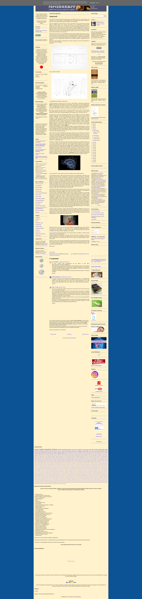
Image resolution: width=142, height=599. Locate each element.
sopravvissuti (49, 456)
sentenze (36, 461)
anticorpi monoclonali (82, 467)
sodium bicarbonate (87, 481)
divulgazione (80, 450)
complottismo (46, 450)
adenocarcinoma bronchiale (38, 467)
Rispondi (53, 273)
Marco (98, 463)
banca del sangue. (71, 468)
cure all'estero (105, 453)
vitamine (95, 461)
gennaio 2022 (96, 140)
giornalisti (40, 454)
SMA (39, 455)
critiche (90, 457)
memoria (87, 253)
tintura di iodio (84, 482)
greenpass (48, 474)
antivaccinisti (101, 449)
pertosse (75, 460)
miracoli (41, 453)
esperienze (36, 454)
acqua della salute (58, 457)
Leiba (53, 287)
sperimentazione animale (62, 461)
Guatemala (36, 463)
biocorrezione (86, 468)
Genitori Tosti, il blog (39, 222)
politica (79, 460)
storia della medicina (93, 449)
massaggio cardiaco (48, 476)
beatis (79, 468)
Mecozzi (103, 463)
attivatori (68, 457)
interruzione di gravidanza (102, 474)
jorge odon (47, 475)
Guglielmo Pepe (40, 463)
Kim (76, 463)
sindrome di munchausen (71, 481)
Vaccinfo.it (37, 212)
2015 (94, 152)
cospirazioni (90, 470)
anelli (63, 457)
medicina (41, 449)
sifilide (56, 481)
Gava (87, 456)
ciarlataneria (100, 453)
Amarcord (95, 133)
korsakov (50, 475)
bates (77, 468)
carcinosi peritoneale (46, 469)
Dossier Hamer (38, 194)
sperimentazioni (96, 481)
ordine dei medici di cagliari (55, 460)
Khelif (74, 463)
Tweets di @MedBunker (95, 397)
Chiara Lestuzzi (98, 198)
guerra (59, 474)
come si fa (101, 469)
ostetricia (106, 455)
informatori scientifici (91, 474)
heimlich (65, 474)
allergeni (65, 467)
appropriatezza (95, 467)
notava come (55, 121)
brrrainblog (37, 217)
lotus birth (71, 475)
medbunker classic (101, 455)
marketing (75, 454)
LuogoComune (105, 454)
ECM (89, 462)
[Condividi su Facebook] (53, 252)
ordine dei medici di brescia (72, 477)
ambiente (71, 467)
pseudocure (95, 460)
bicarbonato (36, 450)
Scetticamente (38, 235)
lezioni (62, 475)
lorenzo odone (67, 475)
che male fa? (62, 450)
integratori (95, 474)
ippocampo (77, 137)
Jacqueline (62, 463)
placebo (49, 453)
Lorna (101, 456)
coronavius (84, 470)
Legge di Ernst (44, 244)
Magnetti (69, 453)
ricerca (94, 450)
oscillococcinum (63, 460)
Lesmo (83, 463)
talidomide (54, 482)
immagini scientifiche (49, 454)
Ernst (85, 456)
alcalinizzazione (54, 467)
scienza (86, 449)
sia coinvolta (60, 137)
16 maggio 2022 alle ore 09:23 (59, 287)
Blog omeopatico (39, 147)
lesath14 (59, 475)
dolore (98, 457)
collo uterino (65, 455)
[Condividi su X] (52, 252)
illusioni (76, 474)
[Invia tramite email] (49, 252)
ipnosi (107, 474)
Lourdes (88, 463)
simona (97, 188)
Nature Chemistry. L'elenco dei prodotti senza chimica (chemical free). (41, 157)
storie (58, 255)
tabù (52, 482)
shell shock (53, 481)
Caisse (64, 462)
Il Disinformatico (38, 224)
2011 (93, 158)
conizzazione (51, 470)
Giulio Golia (91, 456)
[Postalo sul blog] (50, 252)
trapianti (92, 482)
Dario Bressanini (38, 191)
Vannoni (104, 450)
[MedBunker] (98, 355)
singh (83, 481)
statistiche (57, 456)
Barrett (39, 462)
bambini (67, 468)
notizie (45, 453)
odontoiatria (53, 477)
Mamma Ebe (95, 463)
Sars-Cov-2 (43, 455)
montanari (86, 476)
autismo (58, 450)
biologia (71, 457)
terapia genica (81, 461)
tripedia (96, 482)
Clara (75, 462)
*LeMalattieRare (99, 434)
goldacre (41, 474)
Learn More (92, 2)
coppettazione (71, 470)
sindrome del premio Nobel (48, 461)
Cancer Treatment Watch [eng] (41, 192)
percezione (72, 460)
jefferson (44, 475)
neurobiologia (101, 476)
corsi (87, 470)
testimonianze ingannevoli (71, 456)
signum (41, 461)
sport (68, 461)
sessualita (49, 481)
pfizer (107, 477)
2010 (94, 160)
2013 (94, 155)
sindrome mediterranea (78, 481)
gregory (51, 474)
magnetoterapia (80, 475)
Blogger (79, 596)
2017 (94, 148)
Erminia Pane (92, 462)
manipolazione (97, 475)
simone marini (59, 481)
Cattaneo (73, 462)
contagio (54, 470)
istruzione (41, 475)
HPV (96, 456)
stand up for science (73, 461)
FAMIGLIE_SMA (99, 436)
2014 (94, 153)
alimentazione (61, 467)
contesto (57, 470)
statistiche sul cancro (63, 456)
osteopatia (68, 460)
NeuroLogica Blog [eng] (40, 200)
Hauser (49, 463)
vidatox (49, 483)
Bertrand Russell (53, 462)
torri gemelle (88, 482)
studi (78, 461)
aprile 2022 (96, 135)
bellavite (90, 453)
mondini (75, 476)
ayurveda (56, 468)
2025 (94, 124)
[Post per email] (71, 253)
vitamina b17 (56, 483)
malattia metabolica (85, 475)
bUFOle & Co (38, 219)
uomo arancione (102, 482)
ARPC (66, 453)
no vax (40, 477)
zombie (99, 461)
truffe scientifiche (87, 461)
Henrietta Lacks (53, 463)
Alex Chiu (104, 461)
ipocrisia (35, 475)
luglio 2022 (96, 130)
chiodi (72, 469)
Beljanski (41, 462)
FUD (97, 462)
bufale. (96, 468)
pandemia (36, 456)
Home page (69, 334)
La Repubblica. (79, 463)
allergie (67, 467)
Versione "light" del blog (96, 266)
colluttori (96, 469)
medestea (57, 476)
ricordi (56, 255)
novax (47, 477)
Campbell (67, 462)
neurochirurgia (105, 476)
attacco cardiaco (40, 468)
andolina (77, 467)
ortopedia (80, 477)
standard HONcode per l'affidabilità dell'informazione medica (100, 260)
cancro (72, 449)
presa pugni (99, 174)
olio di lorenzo (60, 477)
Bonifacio (57, 462)
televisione (70, 482)
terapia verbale (79, 482)
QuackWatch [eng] (39, 202)
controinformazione (62, 470)
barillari (75, 468)
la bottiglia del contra (101, 200)
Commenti (95, 232)
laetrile (53, 475)
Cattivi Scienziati (38, 189)
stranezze (37, 482)
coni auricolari (46, 470)
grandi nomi (45, 474)
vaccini (36, 449)
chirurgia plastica (79, 469)
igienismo (72, 474)
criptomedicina (105, 470)
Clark (98, 454)
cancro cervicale (60, 455)
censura (61, 469)
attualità (44, 468)
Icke (57, 463)
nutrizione (49, 477)
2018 (94, 147)
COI (62, 462)
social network (55, 461)
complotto (35, 470)
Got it (97, 2)
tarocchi (59, 482)
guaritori (70, 450)
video (92, 454)
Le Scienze (38, 230)
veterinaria (41, 483)
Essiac (95, 462)
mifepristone (71, 476)
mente (68, 476)
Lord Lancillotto (55, 261)
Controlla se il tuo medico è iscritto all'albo (40, 142)
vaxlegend (78, 456)
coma (98, 469)
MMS (103, 456)
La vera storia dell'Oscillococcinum (97, 212)
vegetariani (92, 461)
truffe (89, 454)
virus (94, 454)
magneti (76, 475)
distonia (95, 457)
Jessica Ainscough (67, 463)
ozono (90, 477)
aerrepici (46, 455)
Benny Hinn (45, 462)
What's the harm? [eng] (40, 210)
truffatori (55, 453)
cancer (35, 469)
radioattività (100, 460)
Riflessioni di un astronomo (40, 233)
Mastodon (36, 591)
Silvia (40, 457)
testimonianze (85, 454)
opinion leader (43, 460)
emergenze (102, 457)
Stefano (97, 194)
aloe (69, 467)
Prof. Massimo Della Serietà (78, 453)
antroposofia (91, 467)
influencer (86, 474)
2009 (94, 161)
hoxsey (68, 474)
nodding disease (43, 477)
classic (88, 469)
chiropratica (75, 469)
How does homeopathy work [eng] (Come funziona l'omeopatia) (41, 150)
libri (91, 455)
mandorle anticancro (92, 475)
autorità (51, 468)
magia (74, 475)
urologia (106, 482)
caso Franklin (52, 232)
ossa (83, 477)
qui (55, 322)
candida (42, 469)
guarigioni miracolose (89, 450)
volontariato (64, 483)
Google (103, 462)
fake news (106, 457)
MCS (92, 463)
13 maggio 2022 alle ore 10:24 (65, 276)
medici (60, 476)
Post (94, 230)
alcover (58, 467)
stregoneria (41, 482)
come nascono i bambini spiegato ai (98, 186)
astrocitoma (36, 468)
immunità (55, 454)
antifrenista (87, 467)
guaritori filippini (55, 474)
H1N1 (94, 456)
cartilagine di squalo (57, 469)
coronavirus (51, 450)
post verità (83, 460)
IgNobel (59, 463)
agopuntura (50, 455)
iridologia (38, 475)
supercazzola (45, 482)
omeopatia (48, 449)
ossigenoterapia (86, 477)
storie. (35, 482)
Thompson (43, 457)
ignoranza (44, 454)
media (78, 454)
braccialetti (93, 468)
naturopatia (39, 460)
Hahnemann (46, 463)
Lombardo (85, 463)
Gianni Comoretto (99, 173)
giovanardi (38, 474)
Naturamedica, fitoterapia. (40, 198)
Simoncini (54, 449)
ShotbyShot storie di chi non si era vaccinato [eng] (41, 208)
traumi (94, 482)
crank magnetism (94, 470)
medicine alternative (62, 449)
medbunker (53, 476)
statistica (53, 456)
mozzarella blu (96, 476)
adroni (49, 467)
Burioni (60, 462)
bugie (98, 468)
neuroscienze (51, 255)
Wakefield (66, 450)
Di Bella (83, 450)
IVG (56, 463)
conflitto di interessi (41, 470)
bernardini (82, 468)
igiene (70, 474)
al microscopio (38, 174)
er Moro (97, 184)
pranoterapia (87, 460)
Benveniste (49, 462)
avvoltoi (53, 468)
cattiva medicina (95, 453)
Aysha (96, 454)
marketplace (39, 476)
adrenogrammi (45, 467)
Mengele (106, 463)
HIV (43, 463)
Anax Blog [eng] (38, 185)
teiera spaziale (63, 482)
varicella (35, 483)
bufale (106, 449)
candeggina (38, 469)
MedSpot (101, 450)
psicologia (40, 456)
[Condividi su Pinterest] (54, 252)
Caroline (70, 462)
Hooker (98, 456)
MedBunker (98, 354)
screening (35, 481)
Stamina (54, 450)
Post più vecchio (85, 334)
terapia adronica (74, 482)
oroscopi (78, 477)
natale (35, 460)
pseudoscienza (74, 450)
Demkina (78, 462)
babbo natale (60, 468)
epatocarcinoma (74, 455)
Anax (37, 462)
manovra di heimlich (103, 475)
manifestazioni (94, 455)
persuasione (104, 477)
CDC (83, 456)
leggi (57, 475)
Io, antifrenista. (94, 219)
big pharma (55, 455)
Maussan (100, 463)
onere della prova (65, 477)
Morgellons (36, 455)
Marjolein (106, 456)
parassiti (92, 477)
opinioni (69, 449)
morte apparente (90, 476)
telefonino (67, 482)
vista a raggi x (52, 483)
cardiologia (51, 469)
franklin (80, 253)
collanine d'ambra (91, 469)
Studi (39, 167)
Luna (90, 463)
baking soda (64, 468)
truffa (40, 450)
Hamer (42, 450)
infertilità (83, 474)
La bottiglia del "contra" (95, 241)
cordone (74, 470)
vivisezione (60, 483)
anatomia (74, 467)
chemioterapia (81, 457)
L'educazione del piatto (40, 228)
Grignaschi (106, 462)
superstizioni (49, 482)
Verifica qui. (99, 261)
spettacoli (100, 481)
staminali (97, 450)
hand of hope (62, 474)
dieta (93, 457)
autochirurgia (48, 468)
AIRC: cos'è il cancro (39, 183)
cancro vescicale (76, 457)
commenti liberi (105, 469)
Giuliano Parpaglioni (56, 276)
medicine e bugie (64, 476)
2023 (94, 127)
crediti (102, 470)
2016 (94, 150)
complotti (69, 455)
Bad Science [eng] (39, 187)
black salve (90, 468)
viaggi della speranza (61, 453)
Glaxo (101, 462)
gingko (35, 474)
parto (47, 453)
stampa (103, 481)
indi (81, 474)
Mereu (72, 453)
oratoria (48, 460)
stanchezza (106, 481)
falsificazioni (79, 455)
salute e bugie (44, 456)
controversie (67, 470)
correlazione (87, 457)
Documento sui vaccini (42, 170)
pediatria (100, 477)
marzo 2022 (96, 137)
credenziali (99, 470)
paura (98, 477)
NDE (35, 457)
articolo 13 (37, 118)
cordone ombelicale (79, 470)
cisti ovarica (84, 469)
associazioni (106, 467)
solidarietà (92, 481)
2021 (94, 142)
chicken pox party (68, 469)
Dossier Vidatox (38, 196)
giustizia (83, 253)
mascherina (43, 476)
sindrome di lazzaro (64, 481)
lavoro (56, 475)
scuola (39, 481)
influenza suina (87, 455)
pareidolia (95, 477)
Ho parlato (51, 173)
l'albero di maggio (39, 226)
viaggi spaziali (45, 483)
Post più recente (53, 334)
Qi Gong (37, 457)
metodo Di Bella (37, 453)
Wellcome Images (52, 457)
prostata (91, 460)
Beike (81, 456)
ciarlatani (80, 449)
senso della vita (105, 460)
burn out (100, 468)
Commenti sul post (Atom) (71, 337)
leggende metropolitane (61, 454)
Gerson (100, 454)
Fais (99, 462)
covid (83, 449)
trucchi (99, 482)
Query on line (38, 203)
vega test (38, 483)
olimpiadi (56, 477)
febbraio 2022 (96, 138)
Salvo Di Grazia (100, 22)
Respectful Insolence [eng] (40, 205)
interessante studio (39, 178)
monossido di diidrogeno (80, 476)
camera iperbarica (105, 468)
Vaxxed (47, 457)
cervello (64, 469)
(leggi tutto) (99, 177)
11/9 (101, 461)
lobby (64, 475)
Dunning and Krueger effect (84, 462)
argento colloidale (101, 467)
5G (102, 461)
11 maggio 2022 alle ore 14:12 (64, 261)
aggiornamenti (86, 453)
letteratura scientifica (69, 454)
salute (52, 453)
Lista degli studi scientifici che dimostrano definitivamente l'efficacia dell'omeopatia (41, 144)
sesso (39, 461)
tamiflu (57, 482)
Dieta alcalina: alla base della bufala (97, 214)
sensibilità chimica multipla (44, 481)
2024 (94, 125)
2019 (94, 145)
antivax (65, 457)
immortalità (78, 474)
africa (50, 467)
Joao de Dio (72, 463)
